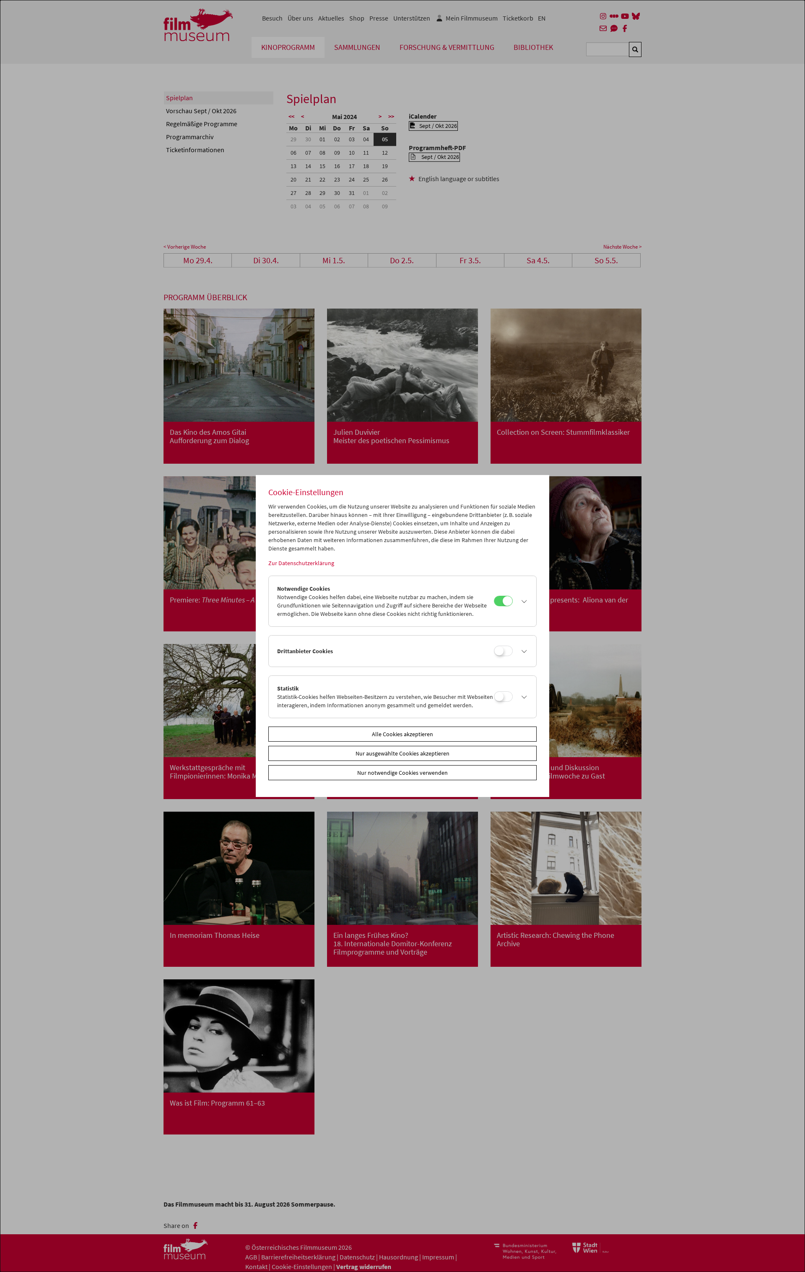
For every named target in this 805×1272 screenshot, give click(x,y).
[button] (522, 601)
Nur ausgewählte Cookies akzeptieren (402, 753)
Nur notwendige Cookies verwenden (402, 772)
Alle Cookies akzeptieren (402, 734)
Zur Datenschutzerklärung (301, 563)
